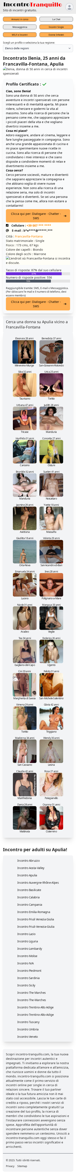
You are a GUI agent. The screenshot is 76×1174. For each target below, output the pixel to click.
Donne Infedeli (56, 34)
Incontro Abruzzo (28, 861)
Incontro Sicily (26, 985)
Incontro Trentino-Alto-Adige (35, 1015)
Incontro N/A (25, 963)
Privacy (10, 1166)
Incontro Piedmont (29, 971)
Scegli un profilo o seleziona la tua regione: (29, 42)
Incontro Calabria (28, 897)
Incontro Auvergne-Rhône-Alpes (38, 883)
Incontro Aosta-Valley (30, 868)
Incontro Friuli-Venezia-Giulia (35, 927)
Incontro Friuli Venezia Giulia (35, 919)
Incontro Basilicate (29, 890)
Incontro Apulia (27, 875)
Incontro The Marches (31, 993)
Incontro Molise (27, 956)
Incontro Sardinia (28, 978)
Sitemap (22, 1166)
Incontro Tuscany (28, 1022)
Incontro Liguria (27, 941)
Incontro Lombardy (29, 949)
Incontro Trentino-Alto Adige (35, 1007)
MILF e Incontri (20, 34)
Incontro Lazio (26, 934)
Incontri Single (56, 27)
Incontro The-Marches (31, 1000)
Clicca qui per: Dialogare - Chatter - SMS (36, 216)
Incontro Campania (29, 905)
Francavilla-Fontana (29, 236)
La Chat (56, 19)
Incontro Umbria (28, 1029)
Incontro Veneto (27, 1037)
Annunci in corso (19, 19)
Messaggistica (19, 27)
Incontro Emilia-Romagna (33, 912)
